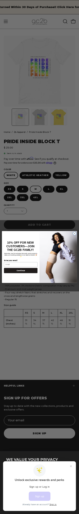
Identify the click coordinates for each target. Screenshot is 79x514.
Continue (20, 270)
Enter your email (10, 260)
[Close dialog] (74, 233)
